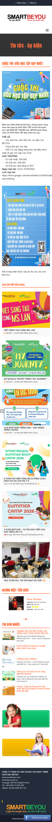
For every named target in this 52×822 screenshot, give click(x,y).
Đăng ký (33, 3)
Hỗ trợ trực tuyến (40, 818)
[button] (5, 603)
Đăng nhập (21, 3)
